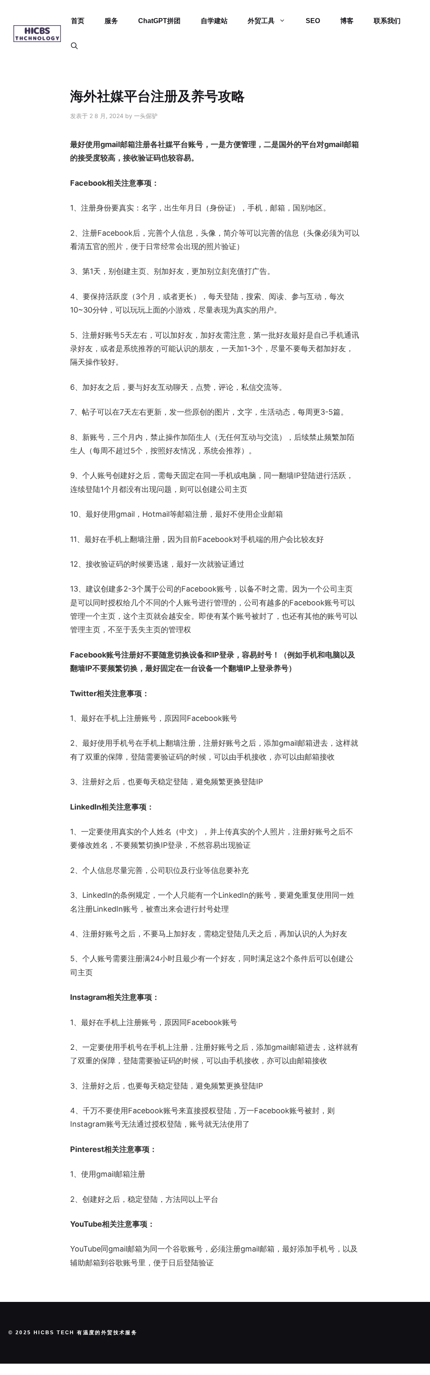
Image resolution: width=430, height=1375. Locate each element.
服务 (111, 20)
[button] (74, 46)
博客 (347, 20)
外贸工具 (261, 20)
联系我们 (387, 20)
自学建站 (214, 20)
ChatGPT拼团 (159, 20)
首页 (77, 20)
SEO (313, 20)
